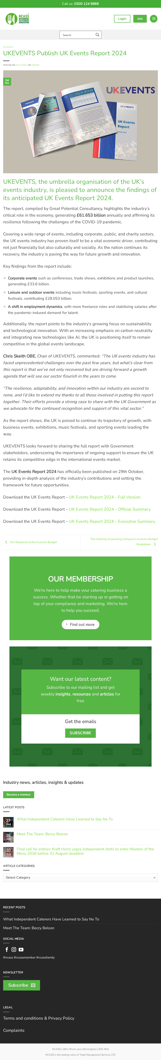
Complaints (14, 1030)
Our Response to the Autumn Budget (33, 542)
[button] (153, 19)
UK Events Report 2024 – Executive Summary (112, 521)
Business (8, 47)
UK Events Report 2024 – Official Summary (110, 509)
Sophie (35, 65)
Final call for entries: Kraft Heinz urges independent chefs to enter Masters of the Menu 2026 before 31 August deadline (85, 851)
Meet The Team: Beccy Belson (42, 834)
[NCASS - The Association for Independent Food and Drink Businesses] (18, 18)
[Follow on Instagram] (14, 950)
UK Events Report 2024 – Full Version (104, 497)
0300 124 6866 (86, 3)
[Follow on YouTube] (21, 950)
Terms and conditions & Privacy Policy (38, 1018)
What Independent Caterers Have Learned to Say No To (65, 819)
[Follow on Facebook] (6, 950)
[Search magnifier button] (97, 35)
